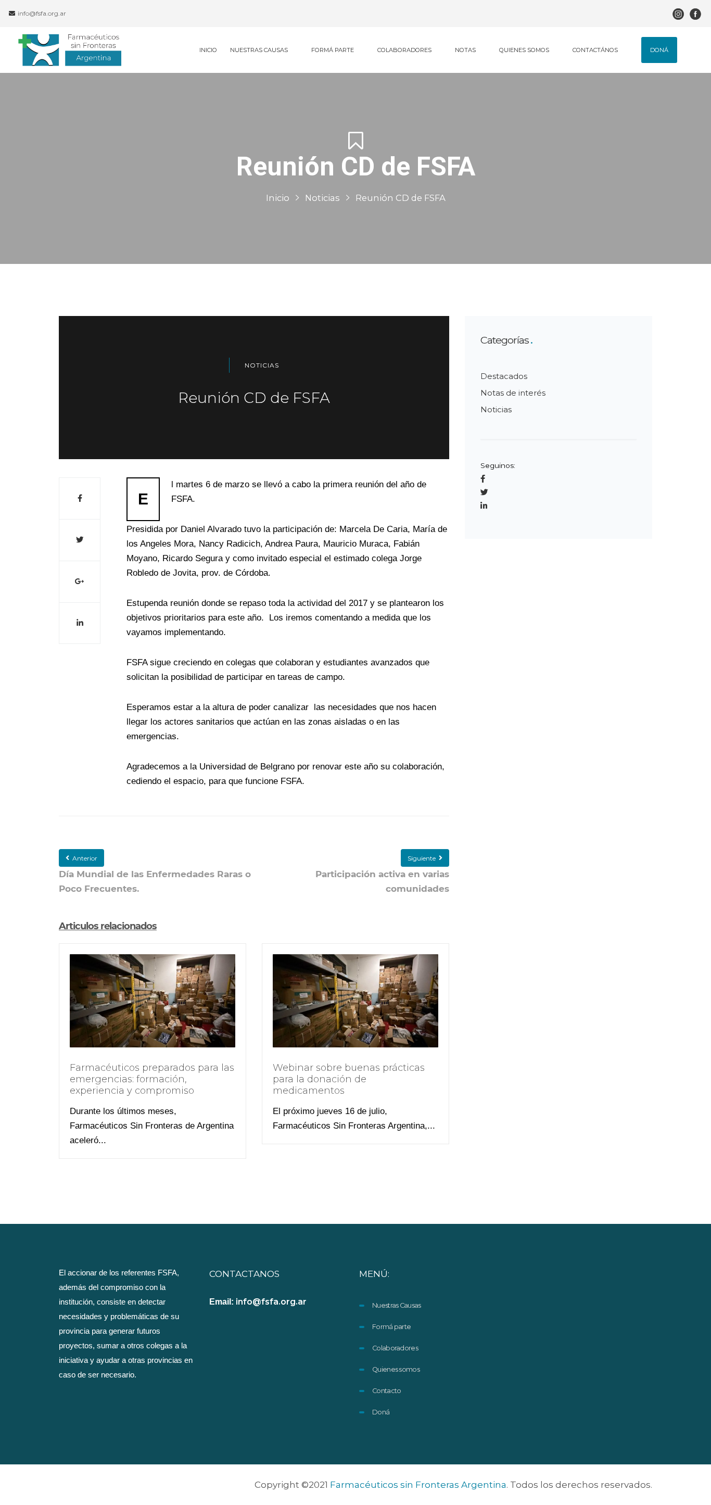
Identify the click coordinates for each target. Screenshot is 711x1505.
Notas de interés (512, 393)
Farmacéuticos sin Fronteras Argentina (418, 1484)
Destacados (503, 376)
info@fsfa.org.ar (41, 13)
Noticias (322, 198)
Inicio (277, 198)
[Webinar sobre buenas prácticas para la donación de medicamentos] (355, 1007)
